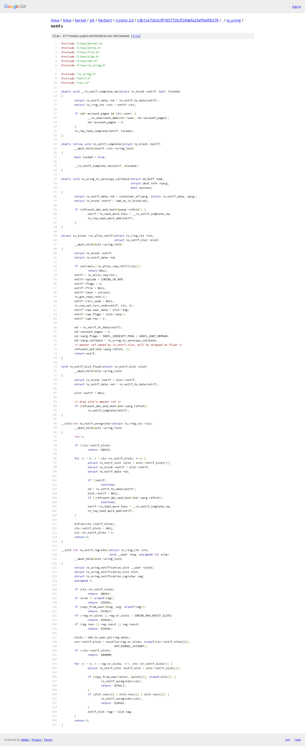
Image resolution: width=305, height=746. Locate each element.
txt (287, 739)
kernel (80, 20)
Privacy (36, 740)
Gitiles (25, 740)
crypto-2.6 (125, 20)
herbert (105, 20)
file (136, 36)
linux (55, 20)
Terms (48, 740)
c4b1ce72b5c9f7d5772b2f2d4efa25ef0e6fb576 (177, 20)
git (92, 20)
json (297, 739)
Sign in (296, 7)
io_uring (233, 20)
